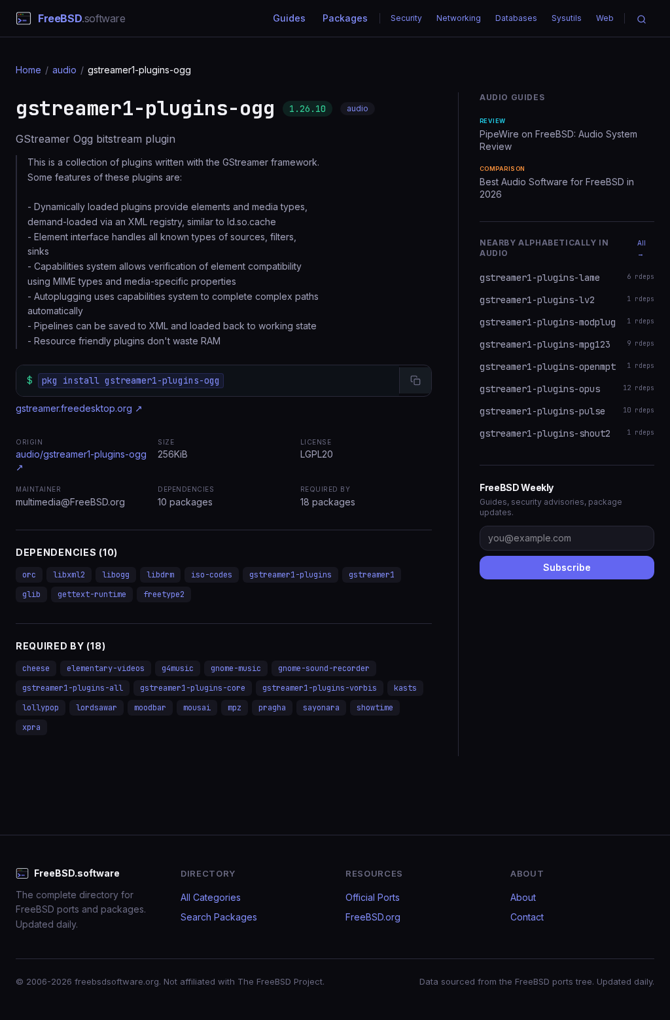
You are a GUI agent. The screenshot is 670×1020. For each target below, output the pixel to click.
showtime (375, 707)
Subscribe (567, 567)
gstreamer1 (372, 575)
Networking (458, 18)
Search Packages (219, 916)
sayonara (321, 707)
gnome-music (236, 668)
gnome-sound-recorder (324, 668)
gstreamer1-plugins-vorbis (319, 688)
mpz (234, 707)
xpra (31, 727)
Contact (527, 916)
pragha (272, 707)
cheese (36, 668)
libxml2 (69, 575)
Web (605, 18)
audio (64, 69)
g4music (178, 668)
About (523, 897)
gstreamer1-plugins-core (192, 688)
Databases (516, 18)
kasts (405, 688)
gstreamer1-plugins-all (72, 688)
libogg (116, 575)
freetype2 (164, 594)
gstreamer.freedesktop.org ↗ (79, 408)
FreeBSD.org (372, 916)
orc (29, 575)
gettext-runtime (92, 594)
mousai (197, 707)
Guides (289, 18)
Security (406, 18)
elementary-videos (106, 668)
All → (641, 248)
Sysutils (567, 18)
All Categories (211, 897)
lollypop (40, 707)
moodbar (150, 707)
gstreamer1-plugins (290, 575)
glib (31, 594)
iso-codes (211, 575)
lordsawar (96, 707)
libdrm (160, 575)
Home (28, 69)
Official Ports (372, 897)
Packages (345, 18)
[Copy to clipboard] (415, 380)
